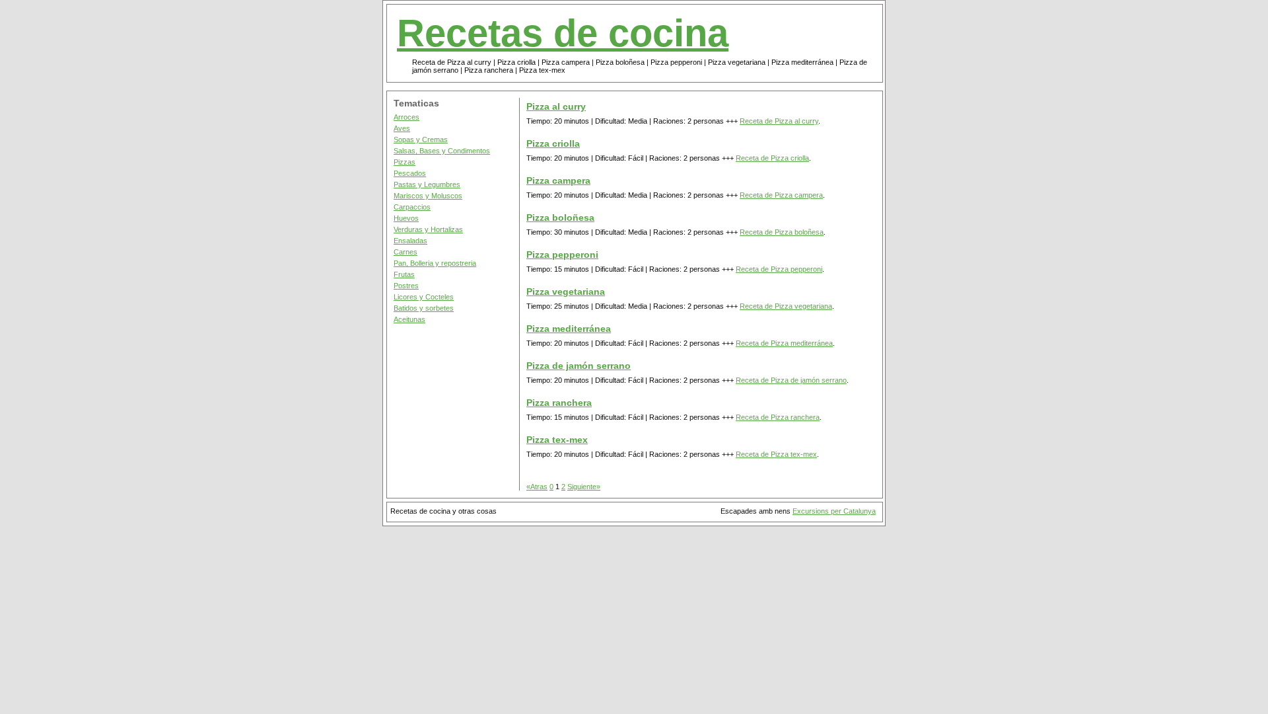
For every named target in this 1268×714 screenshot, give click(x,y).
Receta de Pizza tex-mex (776, 454)
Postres (406, 286)
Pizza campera (558, 180)
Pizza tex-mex (557, 439)
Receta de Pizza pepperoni (779, 269)
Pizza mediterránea (568, 328)
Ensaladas (410, 241)
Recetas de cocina (562, 33)
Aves (402, 128)
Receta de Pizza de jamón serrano (791, 380)
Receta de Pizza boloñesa (782, 232)
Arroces (406, 117)
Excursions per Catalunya (834, 511)
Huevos (406, 218)
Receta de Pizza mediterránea (784, 343)
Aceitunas (409, 319)
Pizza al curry (556, 106)
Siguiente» (583, 487)
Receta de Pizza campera (781, 195)
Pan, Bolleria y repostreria (435, 263)
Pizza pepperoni (562, 254)
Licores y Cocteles (424, 297)
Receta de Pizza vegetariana (786, 306)
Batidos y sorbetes (424, 308)
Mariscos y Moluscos (428, 196)
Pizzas (404, 162)
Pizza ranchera (559, 402)
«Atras (536, 487)
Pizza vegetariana (565, 291)
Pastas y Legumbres (427, 184)
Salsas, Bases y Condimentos (442, 151)
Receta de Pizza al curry (779, 121)
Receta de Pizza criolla (772, 158)
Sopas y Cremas (421, 139)
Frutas (404, 274)
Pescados (410, 173)
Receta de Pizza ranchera (778, 417)
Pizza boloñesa (560, 217)
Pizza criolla (553, 143)
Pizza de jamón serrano (578, 365)
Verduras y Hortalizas (428, 229)
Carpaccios (412, 207)
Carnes (405, 252)
